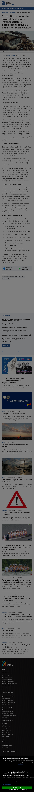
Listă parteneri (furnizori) (7, 784)
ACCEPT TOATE (17, 787)
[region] (17, 774)
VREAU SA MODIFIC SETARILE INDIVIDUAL (17, 789)
